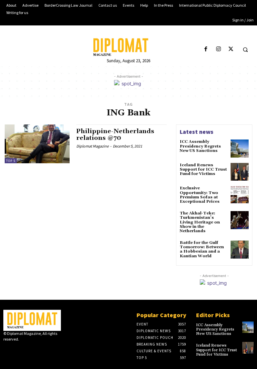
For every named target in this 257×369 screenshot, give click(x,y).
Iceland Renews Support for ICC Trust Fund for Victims (203, 169)
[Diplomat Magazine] (128, 47)
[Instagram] (218, 49)
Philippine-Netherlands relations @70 (115, 134)
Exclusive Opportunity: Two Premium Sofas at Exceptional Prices (200, 195)
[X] (230, 49)
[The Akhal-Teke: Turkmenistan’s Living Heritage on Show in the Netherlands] (240, 220)
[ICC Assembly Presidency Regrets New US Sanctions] (240, 149)
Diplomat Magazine (92, 146)
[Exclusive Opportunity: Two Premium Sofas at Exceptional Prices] (240, 195)
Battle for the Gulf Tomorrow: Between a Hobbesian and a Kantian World (202, 249)
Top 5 (10, 161)
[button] (245, 49)
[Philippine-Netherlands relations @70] (37, 143)
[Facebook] (205, 49)
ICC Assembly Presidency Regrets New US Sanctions (200, 146)
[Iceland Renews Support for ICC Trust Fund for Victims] (240, 172)
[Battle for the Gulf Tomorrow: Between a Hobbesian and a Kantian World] (240, 250)
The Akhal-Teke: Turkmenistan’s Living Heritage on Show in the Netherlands (200, 222)
